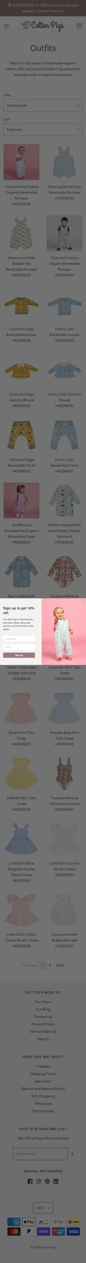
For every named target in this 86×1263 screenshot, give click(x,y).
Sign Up (19, 655)
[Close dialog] (83, 600)
